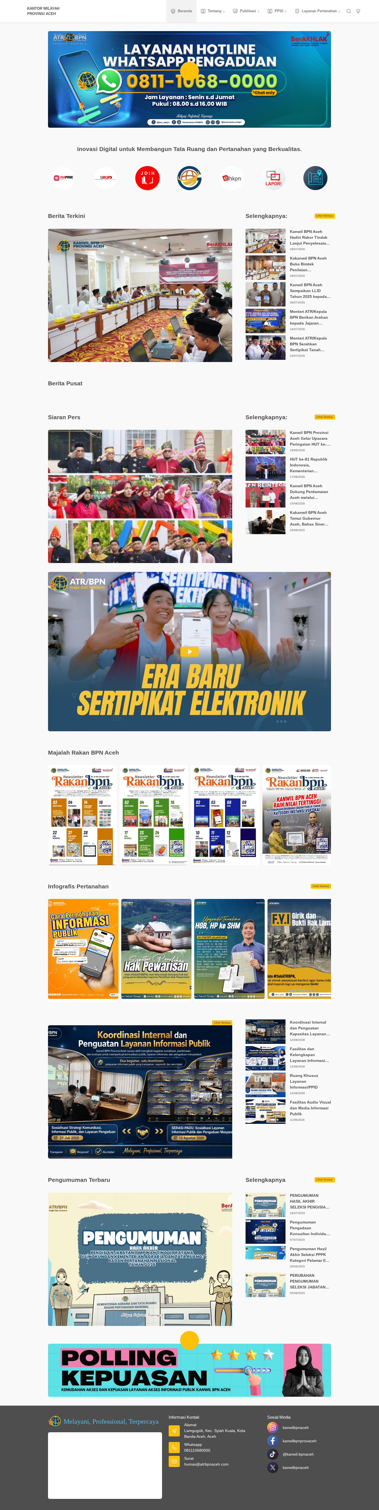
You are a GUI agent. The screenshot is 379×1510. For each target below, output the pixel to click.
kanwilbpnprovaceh (300, 1441)
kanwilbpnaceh (296, 1427)
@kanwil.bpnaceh (298, 1454)
